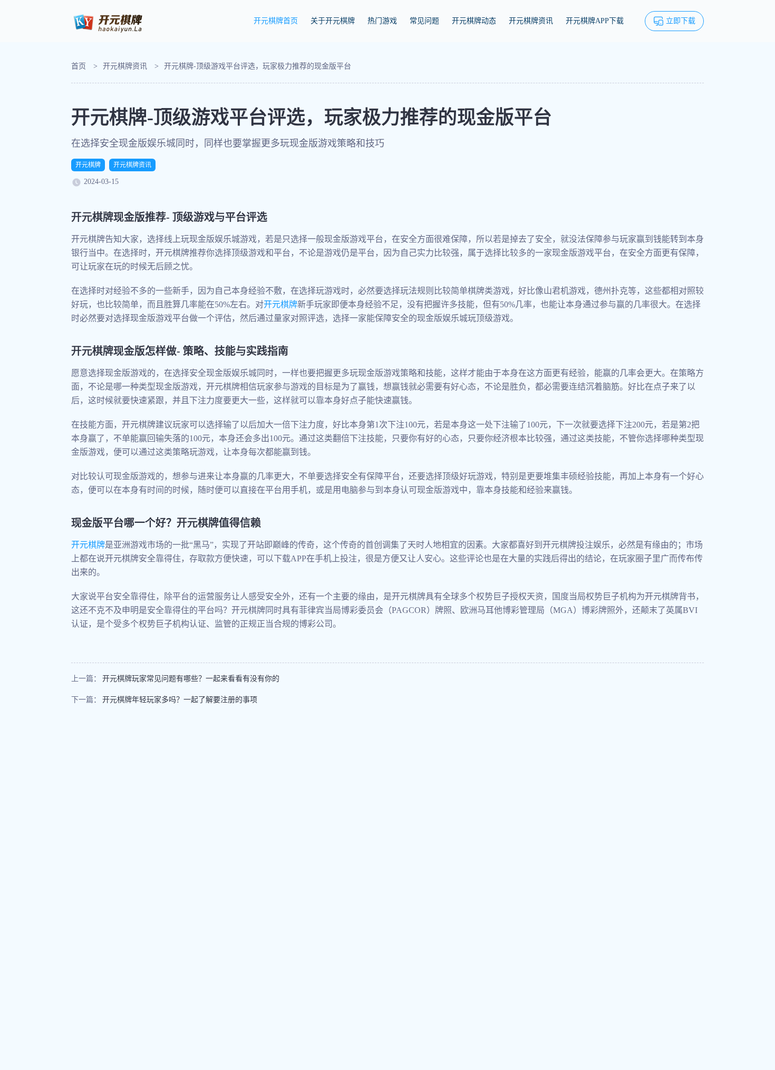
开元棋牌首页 (276, 21)
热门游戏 (382, 21)
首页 (78, 66)
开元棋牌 (88, 165)
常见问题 (424, 21)
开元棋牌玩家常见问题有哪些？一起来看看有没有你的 (190, 679)
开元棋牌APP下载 (595, 21)
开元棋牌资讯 (531, 21)
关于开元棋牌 (333, 21)
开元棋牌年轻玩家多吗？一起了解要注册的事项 (179, 700)
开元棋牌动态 (474, 21)
